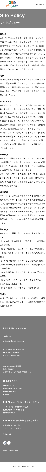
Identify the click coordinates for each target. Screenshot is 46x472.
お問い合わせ (9, 336)
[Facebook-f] (9, 443)
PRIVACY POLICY (28, 467)
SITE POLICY (16, 467)
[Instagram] (5, 443)
